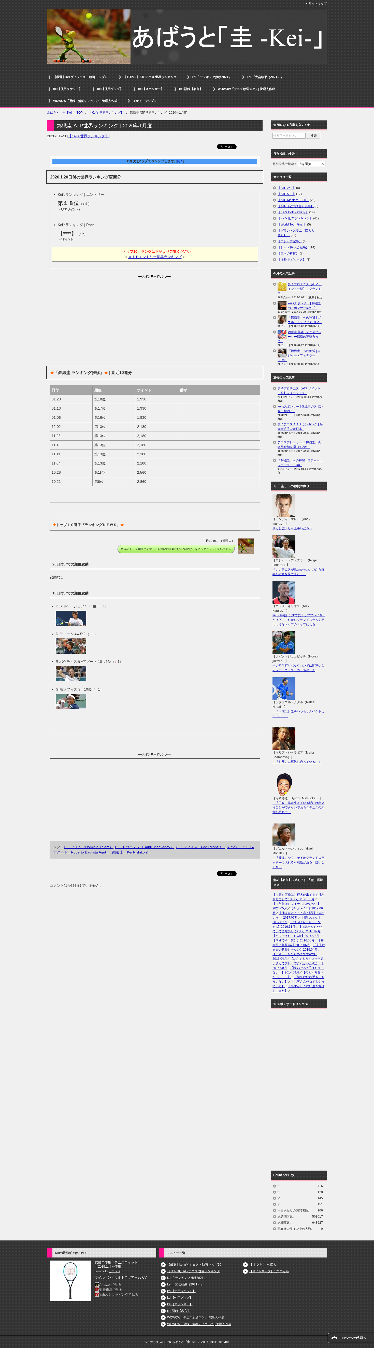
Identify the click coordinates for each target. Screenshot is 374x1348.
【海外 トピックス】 (292, 259)
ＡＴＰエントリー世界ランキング (155, 257)
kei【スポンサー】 (151, 89)
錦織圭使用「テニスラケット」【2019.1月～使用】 (118, 1264)
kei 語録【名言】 (191, 89)
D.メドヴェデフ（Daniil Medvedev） (144, 847)
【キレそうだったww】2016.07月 (295, 936)
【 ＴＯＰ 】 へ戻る (262, 1264)
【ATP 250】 (286, 188)
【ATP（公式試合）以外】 (296, 206)
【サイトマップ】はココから (269, 1271)
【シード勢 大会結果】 (293, 247)
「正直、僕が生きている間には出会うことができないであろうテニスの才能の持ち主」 (298, 807)
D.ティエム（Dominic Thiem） (88, 847)
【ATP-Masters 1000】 (293, 200)
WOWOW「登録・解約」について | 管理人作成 (85, 101)
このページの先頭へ (352, 1338)
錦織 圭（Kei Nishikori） (131, 852)
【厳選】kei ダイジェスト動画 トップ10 (80, 77)
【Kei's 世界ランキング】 (88, 136)
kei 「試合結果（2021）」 (185, 1284)
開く (180, 161)
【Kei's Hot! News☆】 (293, 212)
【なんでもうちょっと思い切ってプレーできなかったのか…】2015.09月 (298, 963)
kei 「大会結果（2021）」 (265, 77)
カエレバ (114, 1271)
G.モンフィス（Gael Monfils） (200, 847)
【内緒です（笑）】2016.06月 (293, 940)
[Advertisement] (155, 314)
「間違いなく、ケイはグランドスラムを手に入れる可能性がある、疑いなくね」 (298, 862)
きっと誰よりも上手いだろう (292, 528)
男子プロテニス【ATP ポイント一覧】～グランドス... (300, 288)
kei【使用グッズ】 (110, 89)
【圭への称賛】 (288, 253)
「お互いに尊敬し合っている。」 (296, 761)
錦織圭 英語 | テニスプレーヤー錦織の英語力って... (299, 336)
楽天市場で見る (110, 1290)
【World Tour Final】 (292, 224)
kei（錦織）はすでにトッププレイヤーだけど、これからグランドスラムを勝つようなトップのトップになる (298, 619)
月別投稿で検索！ (284, 164)
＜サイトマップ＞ (145, 101)
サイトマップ (318, 3)
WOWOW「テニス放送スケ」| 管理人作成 (246, 89)
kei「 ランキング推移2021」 (212, 77)
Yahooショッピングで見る (118, 1294)
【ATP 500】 (286, 194)
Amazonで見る (110, 1284)
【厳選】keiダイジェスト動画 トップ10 (194, 1264)
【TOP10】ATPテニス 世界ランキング (150, 77)
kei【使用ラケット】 (67, 89)
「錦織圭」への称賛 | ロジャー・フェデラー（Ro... (299, 355)
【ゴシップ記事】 (290, 241)
